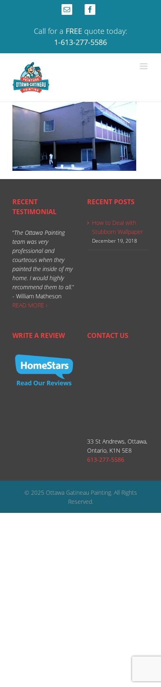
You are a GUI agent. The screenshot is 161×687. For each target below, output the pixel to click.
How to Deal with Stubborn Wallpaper (117, 227)
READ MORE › (29, 305)
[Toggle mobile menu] (144, 66)
